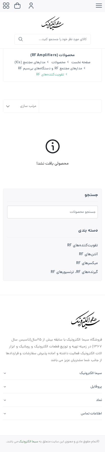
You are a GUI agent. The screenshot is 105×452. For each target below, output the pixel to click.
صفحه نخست (80, 62)
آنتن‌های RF (88, 254)
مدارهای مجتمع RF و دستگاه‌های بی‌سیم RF (50, 68)
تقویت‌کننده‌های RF (82, 246)
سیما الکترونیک (28, 441)
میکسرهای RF (87, 263)
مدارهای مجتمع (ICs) (30, 62)
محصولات (58, 62)
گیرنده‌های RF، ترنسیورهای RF (74, 272)
